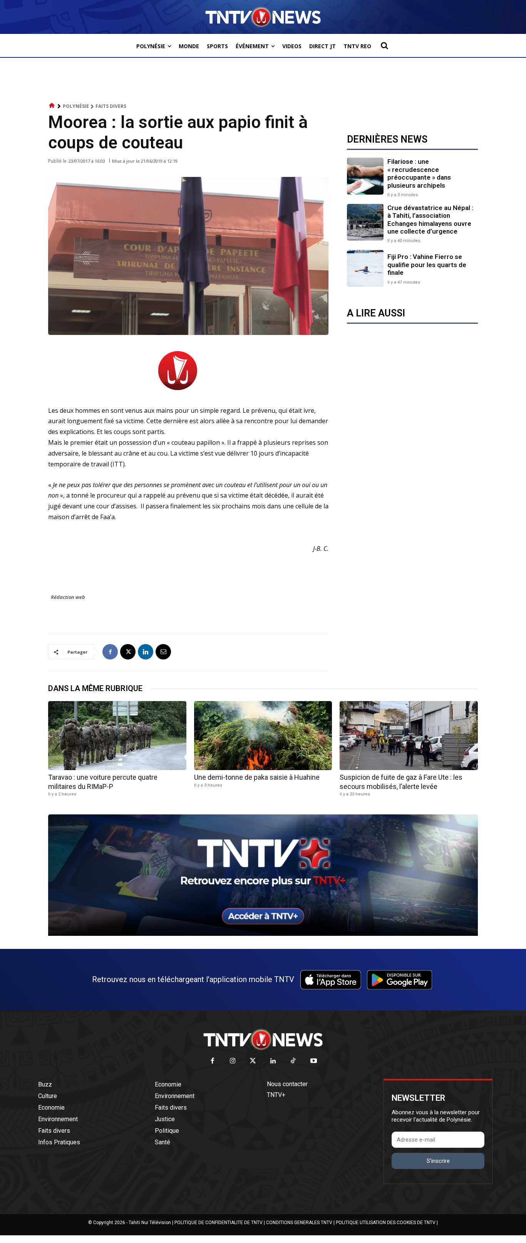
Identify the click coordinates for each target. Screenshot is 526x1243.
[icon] (52, 105)
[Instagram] (232, 1061)
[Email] (163, 651)
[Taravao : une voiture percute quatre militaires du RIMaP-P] (117, 735)
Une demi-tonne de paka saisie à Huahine (257, 777)
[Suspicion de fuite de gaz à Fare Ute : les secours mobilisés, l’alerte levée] (409, 735)
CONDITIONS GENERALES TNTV (299, 1222)
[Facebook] (110, 651)
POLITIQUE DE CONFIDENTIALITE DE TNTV (218, 1222)
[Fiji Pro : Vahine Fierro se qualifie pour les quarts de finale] (365, 268)
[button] (384, 45)
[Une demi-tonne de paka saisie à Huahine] (263, 735)
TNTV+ (276, 1094)
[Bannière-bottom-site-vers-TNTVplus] (263, 933)
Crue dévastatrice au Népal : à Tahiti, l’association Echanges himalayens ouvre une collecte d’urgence (430, 219)
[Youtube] (313, 1061)
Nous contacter (287, 1084)
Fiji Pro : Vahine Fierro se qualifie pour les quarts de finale (426, 264)
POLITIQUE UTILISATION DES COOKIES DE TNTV (386, 1222)
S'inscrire (438, 1160)
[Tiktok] (293, 1061)
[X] (128, 651)
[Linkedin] (145, 651)
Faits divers (110, 106)
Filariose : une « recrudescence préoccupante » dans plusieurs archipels (419, 173)
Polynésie (76, 106)
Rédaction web (68, 597)
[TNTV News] (263, 1039)
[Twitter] (253, 1061)
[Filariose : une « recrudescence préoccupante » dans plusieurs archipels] (365, 176)
